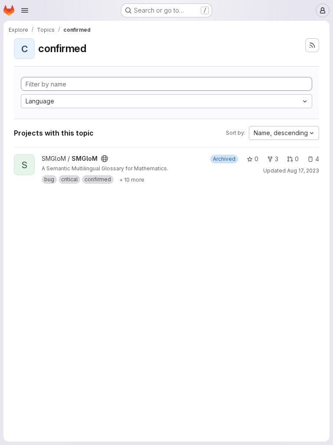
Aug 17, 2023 (303, 170)
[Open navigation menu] (25, 10)
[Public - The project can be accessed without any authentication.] (104, 158)
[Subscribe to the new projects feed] (312, 45)
